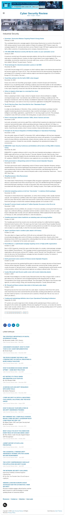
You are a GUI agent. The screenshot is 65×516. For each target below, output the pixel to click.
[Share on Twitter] (9, 326)
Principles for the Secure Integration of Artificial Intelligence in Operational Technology (30, 130)
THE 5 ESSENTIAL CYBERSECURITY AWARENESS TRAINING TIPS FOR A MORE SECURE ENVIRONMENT (16, 453)
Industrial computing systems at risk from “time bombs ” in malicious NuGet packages (30, 191)
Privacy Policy (11, 512)
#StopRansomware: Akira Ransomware (16, 176)
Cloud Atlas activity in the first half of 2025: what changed (22, 78)
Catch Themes (58, 511)
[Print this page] (17, 326)
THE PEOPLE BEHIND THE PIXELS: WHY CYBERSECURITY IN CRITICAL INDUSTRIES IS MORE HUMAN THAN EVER (17, 359)
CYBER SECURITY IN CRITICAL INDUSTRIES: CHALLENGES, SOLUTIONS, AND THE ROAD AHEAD (16, 399)
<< (6, 312)
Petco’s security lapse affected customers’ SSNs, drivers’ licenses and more (27, 117)
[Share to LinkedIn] (13, 326)
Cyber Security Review (34, 13)
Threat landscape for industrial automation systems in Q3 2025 (23, 65)
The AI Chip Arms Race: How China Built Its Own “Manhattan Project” (25, 104)
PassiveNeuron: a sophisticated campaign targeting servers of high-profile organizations (31, 243)
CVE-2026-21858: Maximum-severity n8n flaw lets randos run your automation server (30, 51)
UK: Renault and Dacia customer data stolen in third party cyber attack (25, 285)
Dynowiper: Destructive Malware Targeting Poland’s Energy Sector (24, 38)
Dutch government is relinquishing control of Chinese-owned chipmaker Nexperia (29, 161)
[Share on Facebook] (5, 326)
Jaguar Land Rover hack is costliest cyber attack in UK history (23, 230)
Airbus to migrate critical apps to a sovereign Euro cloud (21, 91)
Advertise (22, 499)
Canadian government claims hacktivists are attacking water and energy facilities (28, 217)
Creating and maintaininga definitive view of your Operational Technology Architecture (30, 298)
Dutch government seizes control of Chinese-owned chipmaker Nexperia (26, 259)
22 (24, 312)
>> (27, 312)
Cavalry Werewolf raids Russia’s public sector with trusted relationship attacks (28, 272)
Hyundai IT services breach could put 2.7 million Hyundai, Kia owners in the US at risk (30, 204)
